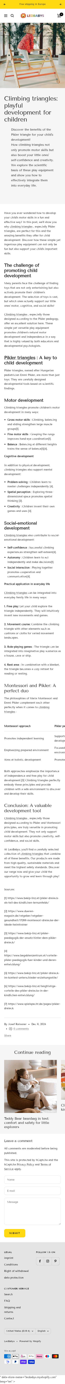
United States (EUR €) (18, 1331)
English (41, 1331)
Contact (9, 1318)
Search (8, 1294)
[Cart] (59, 15)
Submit (14, 1233)
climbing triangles (21, 226)
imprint (8, 1258)
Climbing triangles (15, 314)
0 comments (21, 1028)
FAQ (7, 1300)
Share (7, 1035)
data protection (14, 1277)
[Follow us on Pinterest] (55, 1261)
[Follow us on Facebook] (40, 1261)
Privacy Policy (25, 1164)
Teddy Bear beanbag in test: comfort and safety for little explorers (26, 1122)
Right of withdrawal (16, 1271)
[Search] (12, 15)
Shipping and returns (12, 1310)
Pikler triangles (19, 357)
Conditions (11, 1264)
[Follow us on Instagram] (48, 1261)
